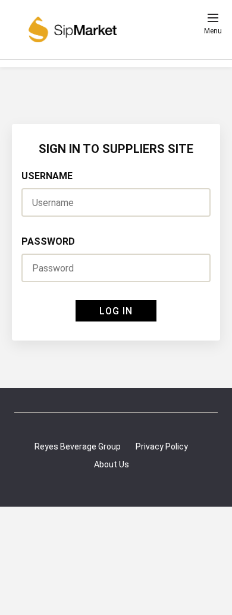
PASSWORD (48, 241)
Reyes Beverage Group (78, 446)
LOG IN (116, 311)
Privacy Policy (162, 446)
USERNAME (47, 176)
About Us (111, 464)
